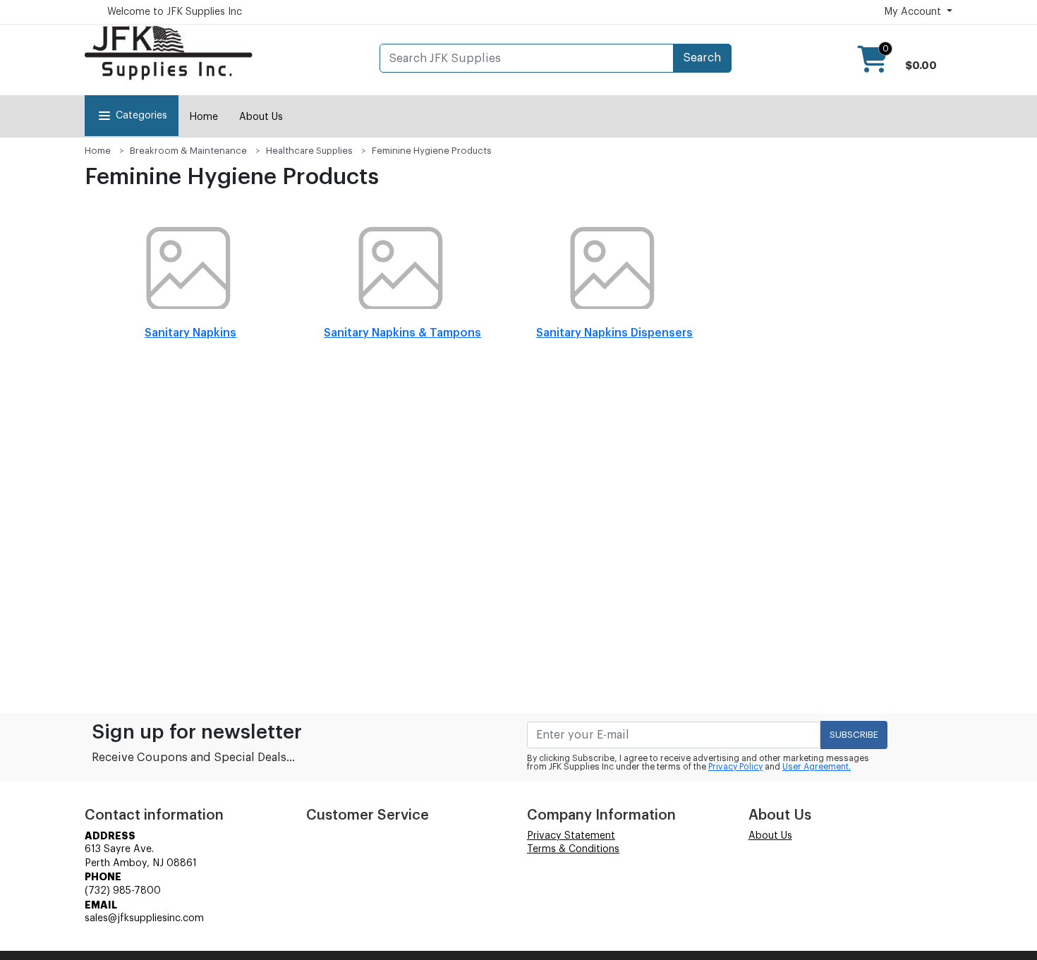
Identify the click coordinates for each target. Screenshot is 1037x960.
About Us (261, 117)
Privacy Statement (571, 836)
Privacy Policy (735, 766)
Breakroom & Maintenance (188, 150)
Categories (141, 116)
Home (203, 117)
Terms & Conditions (573, 849)
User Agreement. (816, 766)
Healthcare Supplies (309, 150)
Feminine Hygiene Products (432, 150)
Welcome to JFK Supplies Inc (174, 12)
